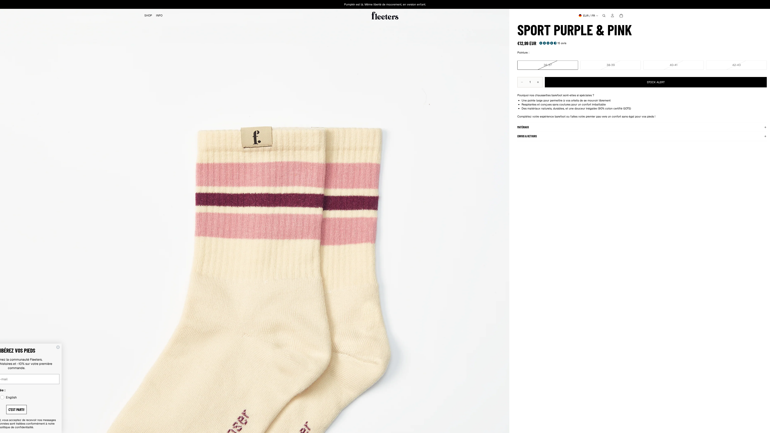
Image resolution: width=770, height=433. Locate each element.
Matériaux (523, 127)
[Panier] (621, 15)
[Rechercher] (604, 15)
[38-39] (610, 65)
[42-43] (736, 65)
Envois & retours (527, 136)
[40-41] (673, 65)
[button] (548, 43)
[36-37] (547, 65)
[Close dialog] (87, 347)
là (362, 4)
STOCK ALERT (656, 82)
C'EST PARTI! (45, 409)
